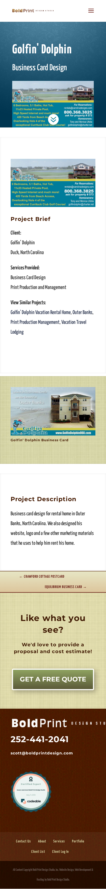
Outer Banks (82, 312)
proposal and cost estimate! (52, 651)
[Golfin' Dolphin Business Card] (53, 435)
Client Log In (60, 852)
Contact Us (23, 841)
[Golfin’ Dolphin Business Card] (53, 206)
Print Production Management (35, 322)
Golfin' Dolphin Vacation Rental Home (41, 312)
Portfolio (78, 841)
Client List (38, 852)
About (42, 841)
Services (59, 841)
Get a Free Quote (53, 679)
